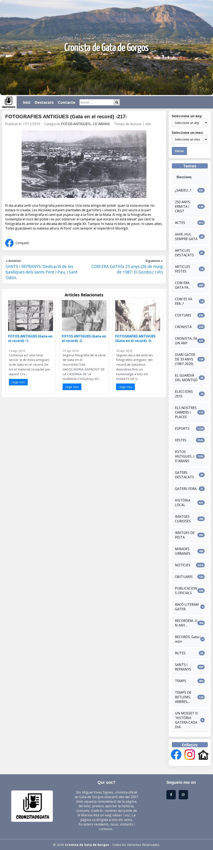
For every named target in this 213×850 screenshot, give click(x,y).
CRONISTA (183, 327)
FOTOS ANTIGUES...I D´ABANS (85, 124)
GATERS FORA (186, 488)
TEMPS (180, 681)
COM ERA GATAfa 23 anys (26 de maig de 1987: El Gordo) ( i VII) (126, 269)
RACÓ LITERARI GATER (187, 606)
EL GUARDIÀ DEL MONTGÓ (186, 377)
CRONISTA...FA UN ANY (186, 340)
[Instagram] (190, 755)
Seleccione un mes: (187, 132)
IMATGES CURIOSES (183, 518)
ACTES (180, 222)
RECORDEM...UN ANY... (186, 623)
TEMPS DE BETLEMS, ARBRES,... (183, 697)
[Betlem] (203, 755)
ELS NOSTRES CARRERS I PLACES (186, 412)
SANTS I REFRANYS (183, 667)
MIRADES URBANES (182, 551)
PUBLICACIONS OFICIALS (186, 590)
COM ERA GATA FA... (182, 285)
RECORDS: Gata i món (187, 639)
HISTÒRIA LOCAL (182, 502)
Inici (26, 102)
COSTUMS (183, 315)
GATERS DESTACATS (184, 474)
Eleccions (184, 177)
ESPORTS (182, 428)
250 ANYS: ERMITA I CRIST (183, 206)
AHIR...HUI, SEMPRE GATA (186, 236)
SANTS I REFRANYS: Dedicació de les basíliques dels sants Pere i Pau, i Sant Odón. (42, 272)
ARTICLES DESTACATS (184, 252)
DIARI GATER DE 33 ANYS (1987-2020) (185, 359)
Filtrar (179, 151)
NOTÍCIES (182, 565)
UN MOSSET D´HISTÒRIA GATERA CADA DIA (186, 720)
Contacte (66, 102)
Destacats (44, 102)
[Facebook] (176, 755)
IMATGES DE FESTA (185, 535)
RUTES (180, 653)
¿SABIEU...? (183, 190)
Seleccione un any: (187, 116)
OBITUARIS (184, 576)
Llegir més (18, 382)
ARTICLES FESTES (182, 269)
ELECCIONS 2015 (184, 393)
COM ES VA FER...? (183, 301)
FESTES (180, 440)
